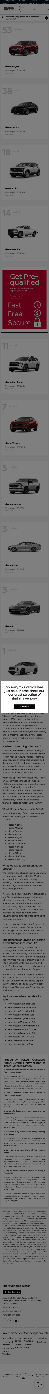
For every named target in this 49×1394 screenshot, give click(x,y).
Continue (25, 706)
